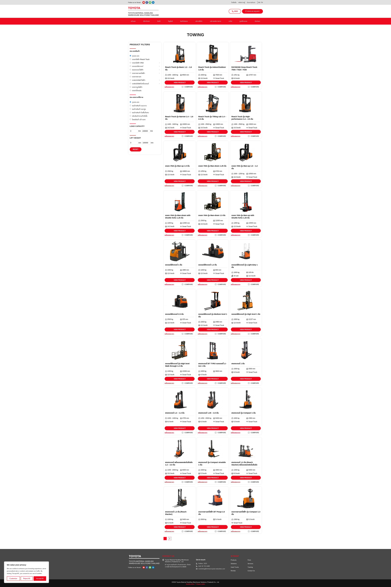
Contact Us (251, 571)
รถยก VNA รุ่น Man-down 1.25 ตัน (212, 166)
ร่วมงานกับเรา (251, 2)
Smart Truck (219, 78)
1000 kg (170, 270)
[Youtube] (143, 2)
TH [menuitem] (262, 2)
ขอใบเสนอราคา (169, 87)
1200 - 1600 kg (172, 75)
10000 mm (186, 124)
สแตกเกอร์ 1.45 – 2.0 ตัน (208, 413)
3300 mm (251, 369)
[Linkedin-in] (153, 2)
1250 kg (203, 171)
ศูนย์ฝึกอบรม (243, 21)
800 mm (218, 270)
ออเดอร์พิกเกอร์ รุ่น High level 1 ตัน (245, 314)
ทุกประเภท (135, 56)
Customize (13, 578)
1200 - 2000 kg (172, 470)
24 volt (236, 276)
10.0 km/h (170, 78)
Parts (249, 560)
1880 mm (185, 270)
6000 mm (185, 470)
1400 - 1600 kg (172, 124)
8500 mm (185, 75)
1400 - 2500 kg (205, 124)
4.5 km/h (203, 375)
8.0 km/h (237, 78)
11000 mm (219, 220)
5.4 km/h (218, 519)
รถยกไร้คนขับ (136, 90)
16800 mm (186, 171)
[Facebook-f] (147, 2)
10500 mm (252, 173)
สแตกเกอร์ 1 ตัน (238, 364)
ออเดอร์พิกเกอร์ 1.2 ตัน (207, 265)
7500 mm (218, 75)
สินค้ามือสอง (184, 21)
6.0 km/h (237, 372)
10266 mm (186, 371)
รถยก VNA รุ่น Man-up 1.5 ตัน (177, 166)
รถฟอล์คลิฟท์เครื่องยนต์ (140, 83)
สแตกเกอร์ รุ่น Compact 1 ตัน (243, 413)
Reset (135, 149)
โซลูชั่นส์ (170, 21)
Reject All (26, 578)
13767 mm (252, 75)
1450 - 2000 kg (205, 418)
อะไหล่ (230, 21)
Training (250, 567)
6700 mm (218, 171)
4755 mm (185, 418)
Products (233, 560)
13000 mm (219, 124)
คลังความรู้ (241, 2)
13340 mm (252, 223)
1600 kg (203, 75)
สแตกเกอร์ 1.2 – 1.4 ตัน (174, 413)
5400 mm (218, 418)
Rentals (233, 571)
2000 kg (203, 519)
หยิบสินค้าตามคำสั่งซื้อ (139, 116)
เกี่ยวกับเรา (146, 21)
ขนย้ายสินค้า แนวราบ (139, 106)
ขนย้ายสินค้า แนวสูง (139, 109)
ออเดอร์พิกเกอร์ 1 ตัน (173, 265)
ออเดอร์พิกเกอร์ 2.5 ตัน (174, 314)
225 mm (185, 319)
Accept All (39, 578)
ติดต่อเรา (257, 21)
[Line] (150, 2)
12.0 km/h (204, 78)
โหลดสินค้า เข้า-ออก (139, 119)
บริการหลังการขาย (215, 21)
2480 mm (218, 322)
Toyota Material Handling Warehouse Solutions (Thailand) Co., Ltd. (197, 582)
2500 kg (170, 319)
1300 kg (236, 519)
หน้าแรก (133, 21)
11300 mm (186, 223)
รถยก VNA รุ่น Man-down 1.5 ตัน (211, 215)
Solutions (234, 563)
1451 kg (236, 75)
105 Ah (251, 272)
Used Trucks (235, 567)
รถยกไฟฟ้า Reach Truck (140, 59)
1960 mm (218, 470)
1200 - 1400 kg (172, 418)
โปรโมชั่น (233, 2)
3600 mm (218, 371)
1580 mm (251, 418)
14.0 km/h (170, 128)
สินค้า (159, 21)
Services (250, 563)
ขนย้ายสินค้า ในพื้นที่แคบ (140, 112)
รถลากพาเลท (136, 77)
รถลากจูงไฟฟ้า (137, 87)
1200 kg (170, 223)
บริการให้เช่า (198, 21)
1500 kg (170, 171)
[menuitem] (259, 2)
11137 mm (252, 319)
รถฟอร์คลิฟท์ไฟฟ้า (138, 80)
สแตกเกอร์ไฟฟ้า (137, 70)
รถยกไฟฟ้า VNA (138, 63)
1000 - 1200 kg (239, 173)
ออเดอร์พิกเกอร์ (137, 66)
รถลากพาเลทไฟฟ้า (138, 73)
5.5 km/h (237, 421)
